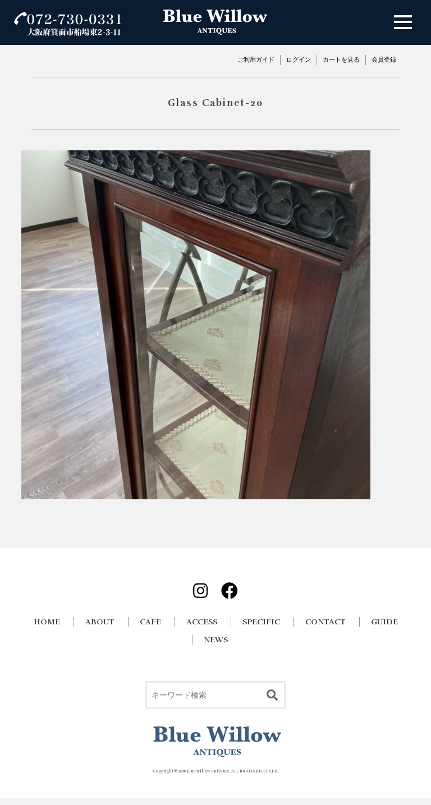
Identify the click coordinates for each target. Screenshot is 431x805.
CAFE (150, 622)
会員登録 (384, 59)
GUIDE (384, 622)
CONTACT (325, 622)
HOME (47, 622)
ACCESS (201, 622)
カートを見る (341, 59)
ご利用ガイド (255, 59)
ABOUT (99, 622)
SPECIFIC (261, 622)
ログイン (298, 59)
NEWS (216, 640)
